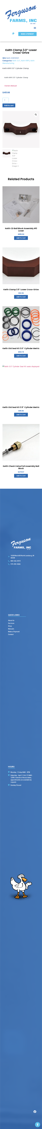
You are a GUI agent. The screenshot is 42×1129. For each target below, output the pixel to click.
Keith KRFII (25, 61)
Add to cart (9, 105)
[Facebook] (35, 1111)
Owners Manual (10, 86)
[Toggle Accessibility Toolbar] (37, 1124)
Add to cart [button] (21, 238)
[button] (35, 28)
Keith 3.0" (16, 61)
